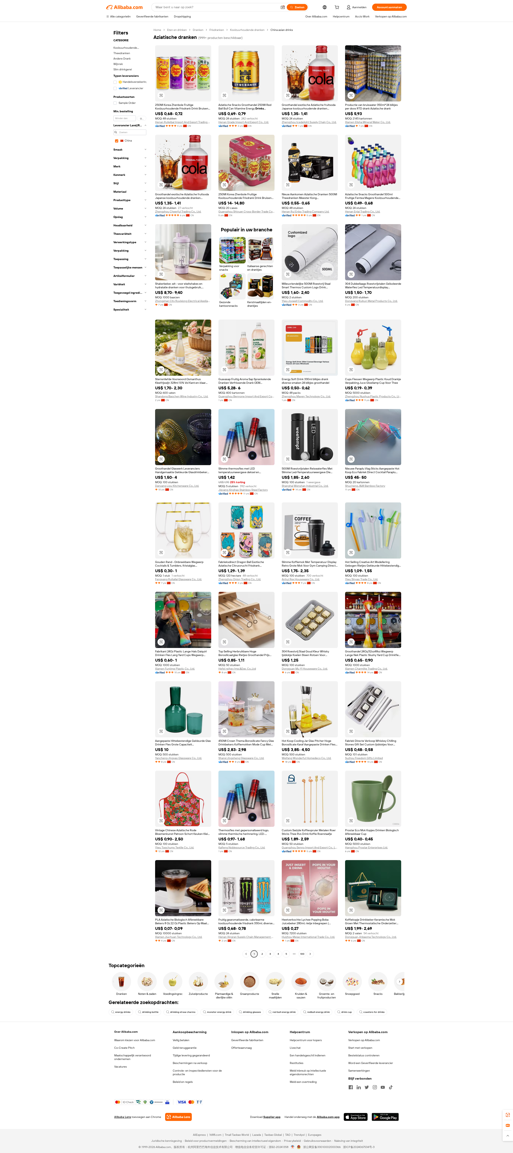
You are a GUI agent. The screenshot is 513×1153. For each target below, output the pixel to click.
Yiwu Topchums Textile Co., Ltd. (174, 847)
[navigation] (129, 492)
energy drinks (122, 1012)
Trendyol (299, 1134)
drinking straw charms (182, 1012)
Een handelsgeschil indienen (307, 1055)
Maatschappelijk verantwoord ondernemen (132, 1057)
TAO (287, 1134)
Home (157, 29)
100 (302, 954)
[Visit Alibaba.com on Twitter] (366, 1087)
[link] (508, 1115)
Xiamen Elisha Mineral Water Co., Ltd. (368, 122)
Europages (314, 1134)
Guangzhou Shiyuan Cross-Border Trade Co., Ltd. (246, 211)
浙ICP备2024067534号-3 (359, 1147)
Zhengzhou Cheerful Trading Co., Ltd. (178, 211)
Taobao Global (273, 1134)
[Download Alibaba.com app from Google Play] (385, 1117)
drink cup (346, 1012)
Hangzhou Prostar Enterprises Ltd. (366, 847)
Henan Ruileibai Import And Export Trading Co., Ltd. (183, 122)
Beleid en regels (183, 1081)
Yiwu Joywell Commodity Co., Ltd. (302, 301)
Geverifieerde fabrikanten (247, 1040)
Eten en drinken (177, 29)
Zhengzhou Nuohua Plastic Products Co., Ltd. (373, 396)
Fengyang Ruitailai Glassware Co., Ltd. (178, 579)
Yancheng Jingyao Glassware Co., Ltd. (178, 758)
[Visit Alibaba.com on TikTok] (390, 1087)
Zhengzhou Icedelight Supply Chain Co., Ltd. (309, 122)
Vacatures (120, 1066)
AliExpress (199, 1134)
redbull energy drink (318, 1012)
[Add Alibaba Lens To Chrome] (178, 1117)
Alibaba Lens (122, 1117)
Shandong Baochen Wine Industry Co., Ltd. (181, 396)
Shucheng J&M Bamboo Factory (365, 485)
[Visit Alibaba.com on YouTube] (382, 1087)
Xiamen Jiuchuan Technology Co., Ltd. (178, 936)
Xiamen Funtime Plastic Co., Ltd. (175, 668)
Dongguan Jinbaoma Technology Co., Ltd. (371, 936)
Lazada (256, 1134)
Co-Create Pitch (124, 1047)
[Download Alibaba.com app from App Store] (356, 1117)
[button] (282, 7)
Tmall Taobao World (237, 1134)
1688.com (215, 1134)
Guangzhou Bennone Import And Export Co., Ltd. (246, 396)
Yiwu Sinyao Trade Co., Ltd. (361, 579)
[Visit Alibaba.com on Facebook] (350, 1087)
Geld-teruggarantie (185, 1047)
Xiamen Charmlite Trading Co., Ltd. (366, 668)
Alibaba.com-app (328, 1117)
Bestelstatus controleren (364, 1055)
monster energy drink (219, 1012)
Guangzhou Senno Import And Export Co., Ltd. (310, 847)
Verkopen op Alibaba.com (364, 1040)
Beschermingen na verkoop (190, 1063)
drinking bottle (150, 1012)
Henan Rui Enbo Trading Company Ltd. (305, 211)
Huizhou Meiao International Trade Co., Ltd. (308, 936)
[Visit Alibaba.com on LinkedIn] (358, 1087)
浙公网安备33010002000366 (322, 1147)
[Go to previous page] (246, 954)
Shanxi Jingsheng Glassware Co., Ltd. (241, 758)
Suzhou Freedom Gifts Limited (364, 758)
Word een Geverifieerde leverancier (370, 1063)
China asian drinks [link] (282, 29)
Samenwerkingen (359, 1070)
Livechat (295, 1047)
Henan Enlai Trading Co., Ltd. (362, 211)
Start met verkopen (360, 1047)
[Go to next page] (310, 954)
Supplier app (272, 1117)
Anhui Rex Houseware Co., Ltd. (301, 579)
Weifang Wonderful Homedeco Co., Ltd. (306, 758)
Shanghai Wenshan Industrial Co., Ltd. (305, 485)
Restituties (296, 1063)
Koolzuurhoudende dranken (247, 29)
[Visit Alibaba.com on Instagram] (374, 1087)
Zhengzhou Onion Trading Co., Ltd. (239, 579)
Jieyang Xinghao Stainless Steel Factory (243, 489)
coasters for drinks (374, 1012)
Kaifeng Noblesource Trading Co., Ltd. (241, 847)
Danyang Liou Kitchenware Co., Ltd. (177, 485)
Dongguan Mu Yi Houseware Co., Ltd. (305, 668)
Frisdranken (216, 29)
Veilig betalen (181, 1040)
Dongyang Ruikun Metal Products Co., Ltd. (371, 301)
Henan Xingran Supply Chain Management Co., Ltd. (246, 936)
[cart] (338, 7)
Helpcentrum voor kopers (306, 1040)
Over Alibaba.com (126, 1031)
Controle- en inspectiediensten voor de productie (197, 1072)
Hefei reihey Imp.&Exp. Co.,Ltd (237, 668)
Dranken (198, 29)
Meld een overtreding (303, 1081)
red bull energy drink (284, 1012)
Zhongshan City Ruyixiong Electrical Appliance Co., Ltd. (183, 301)
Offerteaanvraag (241, 1047)
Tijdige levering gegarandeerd (191, 1055)
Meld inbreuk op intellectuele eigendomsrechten (308, 1072)
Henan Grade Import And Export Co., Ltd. (243, 122)
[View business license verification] (293, 1147)
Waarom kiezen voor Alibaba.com (134, 1040)
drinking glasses (252, 1012)
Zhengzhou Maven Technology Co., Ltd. (306, 396)
